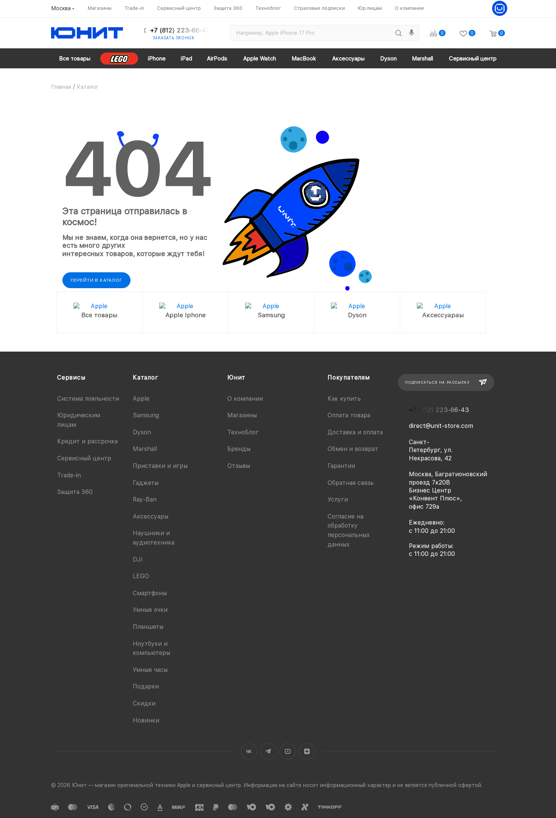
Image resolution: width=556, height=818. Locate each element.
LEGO (141, 576)
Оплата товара (349, 415)
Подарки (146, 686)
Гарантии (341, 465)
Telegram (268, 751)
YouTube (288, 751)
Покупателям (349, 377)
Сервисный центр (84, 458)
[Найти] (398, 33)
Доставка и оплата (355, 432)
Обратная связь (351, 482)
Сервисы (71, 377)
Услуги (338, 499)
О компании (245, 398)
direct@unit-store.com (441, 425)
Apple (141, 398)
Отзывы (238, 465)
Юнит (236, 377)
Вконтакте (249, 751)
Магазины (242, 415)
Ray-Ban (145, 499)
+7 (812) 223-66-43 (180, 30)
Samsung (146, 415)
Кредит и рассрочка (87, 441)
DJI (138, 559)
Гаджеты (145, 482)
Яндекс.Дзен (307, 751)
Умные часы (150, 669)
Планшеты (148, 626)
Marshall (145, 448)
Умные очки (150, 609)
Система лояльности (88, 398)
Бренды (238, 448)
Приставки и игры (160, 465)
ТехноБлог (243, 432)
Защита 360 (75, 491)
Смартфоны (150, 593)
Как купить (344, 398)
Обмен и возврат (353, 448)
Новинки (146, 720)
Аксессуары (150, 516)
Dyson (142, 432)
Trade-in (69, 475)
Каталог (145, 377)
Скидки (144, 703)
